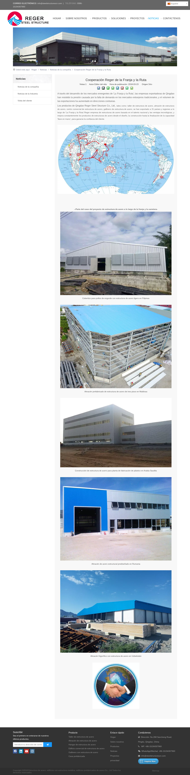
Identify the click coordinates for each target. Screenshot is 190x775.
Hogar (113, 737)
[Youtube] (26, 751)
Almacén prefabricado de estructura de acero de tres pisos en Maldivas (115, 391)
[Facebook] (15, 751)
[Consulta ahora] (148, 761)
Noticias (113, 751)
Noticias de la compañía (28, 87)
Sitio (150, 84)
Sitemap (155, 771)
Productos (114, 746)
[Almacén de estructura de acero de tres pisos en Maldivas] (116, 387)
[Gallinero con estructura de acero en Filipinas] (116, 294)
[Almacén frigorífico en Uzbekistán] (116, 652)
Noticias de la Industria (28, 94)
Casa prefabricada (77, 756)
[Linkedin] (21, 751)
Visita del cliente (25, 101)
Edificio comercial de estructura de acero (86, 748)
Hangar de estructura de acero (82, 744)
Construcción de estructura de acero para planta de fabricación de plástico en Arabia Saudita (116, 471)
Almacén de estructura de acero (83, 741)
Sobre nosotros (117, 742)
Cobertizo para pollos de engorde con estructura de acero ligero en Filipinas (115, 298)
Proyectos (114, 756)
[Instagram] (32, 751)
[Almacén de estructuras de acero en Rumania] (116, 560)
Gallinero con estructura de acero (83, 752)
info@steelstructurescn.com (49, 3)
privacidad (114, 760)
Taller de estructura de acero (81, 737)
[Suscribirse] (47, 744)
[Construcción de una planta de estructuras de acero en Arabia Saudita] (116, 466)
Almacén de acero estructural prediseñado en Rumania (116, 564)
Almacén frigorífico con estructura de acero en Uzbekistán (115, 656)
